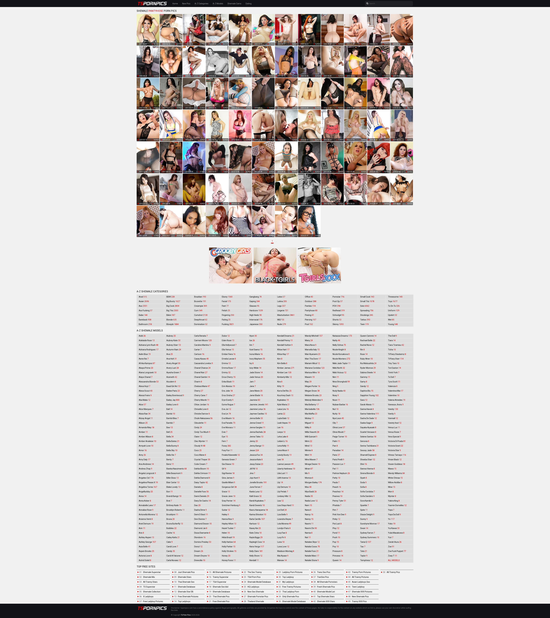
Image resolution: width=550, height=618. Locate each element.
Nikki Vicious (339, 372)
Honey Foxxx (229, 560)
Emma (226, 363)
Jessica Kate (256, 459)
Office (309, 297)
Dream (198, 551)
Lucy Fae (282, 533)
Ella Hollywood (229, 345)
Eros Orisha (228, 395)
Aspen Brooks (146, 551)
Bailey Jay (172, 400)
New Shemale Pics (360, 596)
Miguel (309, 423)
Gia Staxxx (228, 464)
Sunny (364, 519)
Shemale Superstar (152, 572)
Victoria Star (394, 450)
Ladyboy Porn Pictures (292, 572)
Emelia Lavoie (229, 359)
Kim (279, 359)
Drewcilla (199, 560)
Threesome (395, 297)
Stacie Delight (367, 514)
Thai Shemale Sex (186, 582)
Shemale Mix (149, 577)
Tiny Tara (393, 363)
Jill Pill (254, 469)
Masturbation (285, 315)
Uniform (393, 310)
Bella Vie (171, 455)
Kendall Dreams (285, 336)
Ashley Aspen (146, 537)
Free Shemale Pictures (188, 596)
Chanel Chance (202, 368)
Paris (336, 455)
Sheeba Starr (367, 459)
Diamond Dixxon (203, 524)
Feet (225, 306)
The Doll (392, 336)
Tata (363, 551)
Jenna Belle (256, 418)
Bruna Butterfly (174, 524)
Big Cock (172, 306)
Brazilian (200, 297)
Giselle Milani (228, 482)
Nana (308, 510)
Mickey (309, 418)
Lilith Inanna (284, 478)
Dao (197, 505)
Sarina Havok (367, 409)
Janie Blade (256, 395)
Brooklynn (172, 514)
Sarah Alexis (367, 404)
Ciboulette (200, 423)
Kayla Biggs (256, 537)
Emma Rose (229, 368)
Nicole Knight (339, 349)
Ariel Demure (146, 524)
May (308, 382)
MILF (280, 320)
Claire (198, 436)
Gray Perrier (228, 501)
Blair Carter (172, 482)
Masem (310, 377)
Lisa (280, 501)
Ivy (252, 363)
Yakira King (394, 501)
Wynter (392, 496)
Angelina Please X (148, 482)
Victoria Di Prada (397, 441)
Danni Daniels (201, 496)
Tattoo (365, 320)
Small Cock (367, 297)
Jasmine (255, 400)
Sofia (363, 487)
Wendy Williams (396, 473)
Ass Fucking (145, 310)
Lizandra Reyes (285, 519)
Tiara (391, 340)
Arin (142, 528)
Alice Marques (146, 409)
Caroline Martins (202, 345)
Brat (169, 501)
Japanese (256, 324)
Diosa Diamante (202, 533)
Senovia (364, 441)
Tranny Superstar (220, 577)
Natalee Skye (312, 542)
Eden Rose (228, 340)
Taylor (363, 556)
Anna (142, 496)
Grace (226, 491)
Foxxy (226, 446)
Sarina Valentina (369, 414)
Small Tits (367, 301)
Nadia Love (311, 501)
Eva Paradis (228, 423)
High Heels (256, 315)
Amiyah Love (146, 446)
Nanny (309, 519)
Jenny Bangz (257, 446)
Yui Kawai (393, 528)
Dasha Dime (200, 510)
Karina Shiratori (258, 514)
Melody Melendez (314, 400)
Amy (142, 455)
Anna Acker (145, 501)
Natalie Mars (312, 556)
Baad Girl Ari (173, 386)
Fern (224, 441)
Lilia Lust (282, 473)
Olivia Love (339, 427)
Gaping (255, 301)
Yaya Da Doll (394, 514)
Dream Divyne (202, 556)
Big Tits (172, 310)
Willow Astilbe (395, 482)
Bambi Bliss (172, 418)
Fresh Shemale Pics (326, 587)
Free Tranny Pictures (291, 587)
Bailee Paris (173, 391)
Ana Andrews (146, 464)
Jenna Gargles (257, 427)
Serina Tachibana (369, 446)
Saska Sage (366, 423)
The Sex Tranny (254, 572)
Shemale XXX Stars (326, 601)
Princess (338, 556)
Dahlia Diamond (202, 478)
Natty (336, 340)
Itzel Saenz (256, 349)
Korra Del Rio (284, 391)
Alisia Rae (144, 414)
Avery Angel (173, 363)
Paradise (338, 450)
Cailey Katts (173, 537)
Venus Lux (394, 427)
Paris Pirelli (338, 459)
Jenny (254, 441)
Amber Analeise (147, 441)
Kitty (280, 386)
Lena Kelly (283, 446)
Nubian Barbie (340, 404)
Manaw (282, 560)
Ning (335, 386)
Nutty (336, 414)
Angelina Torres (148, 487)
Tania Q (365, 542)
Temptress (366, 560)
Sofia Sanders (367, 496)
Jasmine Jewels (259, 404)
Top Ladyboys (184, 601)
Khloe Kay (283, 354)
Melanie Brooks (313, 395)
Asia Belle (144, 546)
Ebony (227, 297)
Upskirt (392, 315)
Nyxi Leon (338, 418)
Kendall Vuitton (284, 345)
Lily (280, 482)
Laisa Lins (283, 409)
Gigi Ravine (228, 473)
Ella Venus (228, 349)
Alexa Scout (145, 391)
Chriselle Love (201, 409)
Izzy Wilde (255, 368)
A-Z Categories (201, 3)
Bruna (170, 519)
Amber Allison (146, 436)
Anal (143, 297)
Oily (335, 423)
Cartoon (199, 354)
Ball (169, 409)
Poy (336, 546)
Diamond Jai (200, 528)
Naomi (309, 524)
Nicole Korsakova (341, 354)
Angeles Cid (146, 478)
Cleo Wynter (201, 441)
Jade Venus (256, 377)
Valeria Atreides (396, 400)
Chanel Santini (202, 377)
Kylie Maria (283, 404)
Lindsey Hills (284, 496)
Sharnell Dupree (368, 455)
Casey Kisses (201, 359)
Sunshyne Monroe (369, 524)
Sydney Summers (369, 537)
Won (391, 491)
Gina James (228, 478)
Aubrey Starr (173, 345)
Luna (280, 542)
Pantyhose (311, 310)
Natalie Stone (312, 560)
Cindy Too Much (202, 432)
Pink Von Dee (339, 514)
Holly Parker (228, 546)
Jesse (254, 450)
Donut (198, 546)
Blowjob (172, 324)
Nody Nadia (339, 391)
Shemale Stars (184, 577)
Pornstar (338, 297)
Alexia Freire (145, 395)
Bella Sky (171, 450)
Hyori (253, 336)
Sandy (364, 386)
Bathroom (145, 324)
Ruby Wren (366, 359)
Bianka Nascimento (176, 469)
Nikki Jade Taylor (341, 363)
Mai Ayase (282, 556)
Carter (198, 349)
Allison (143, 423)
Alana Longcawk (147, 372)
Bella (170, 436)
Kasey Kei (255, 528)
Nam (308, 505)
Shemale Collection (152, 592)
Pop (336, 542)
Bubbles (171, 528)
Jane (253, 386)
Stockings (366, 315)
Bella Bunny (172, 446)
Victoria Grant (395, 446)
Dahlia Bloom (201, 469)
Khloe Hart (283, 349)
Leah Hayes (283, 423)
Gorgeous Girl (229, 487)
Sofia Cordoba (367, 491)
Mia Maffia (311, 414)
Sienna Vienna (367, 469)
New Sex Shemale (255, 592)
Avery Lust (172, 368)
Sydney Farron (367, 533)
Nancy (309, 514)
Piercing (310, 320)
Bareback (145, 320)
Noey (336, 395)
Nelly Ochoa (339, 345)
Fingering (228, 315)
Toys (392, 301)
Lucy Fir (281, 537)
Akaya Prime (146, 368)
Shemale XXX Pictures (362, 592)
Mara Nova (310, 345)
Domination (200, 324)
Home (175, 3)
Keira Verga (257, 546)
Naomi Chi (311, 528)
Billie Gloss (172, 478)
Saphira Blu (366, 391)
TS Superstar (149, 587)
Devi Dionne (200, 519)
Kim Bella (282, 363)
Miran (309, 469)
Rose (364, 354)
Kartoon (254, 524)
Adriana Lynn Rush (148, 345)
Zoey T (392, 556)
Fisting (226, 320)
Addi (142, 336)
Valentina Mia (395, 391)
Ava (169, 354)
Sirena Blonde (367, 473)
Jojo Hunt (255, 478)
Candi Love (172, 546)
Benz (170, 464)
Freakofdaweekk (231, 455)
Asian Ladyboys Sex (361, 582)
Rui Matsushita (368, 363)
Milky (308, 427)
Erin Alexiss (228, 386)
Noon (336, 400)
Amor (143, 450)
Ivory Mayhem (257, 359)
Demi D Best (201, 514)
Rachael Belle (367, 340)
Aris (141, 533)
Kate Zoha (256, 533)
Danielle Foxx (201, 491)
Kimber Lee (284, 372)
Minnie (309, 450)
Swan (364, 528)
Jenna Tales (256, 436)
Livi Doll (282, 510)
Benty (169, 459)
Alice (142, 404)
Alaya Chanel (145, 377)
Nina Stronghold (341, 382)
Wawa (392, 469)
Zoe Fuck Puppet (397, 551)
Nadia (309, 496)
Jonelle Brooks (258, 482)
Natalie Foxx (312, 551)
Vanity (391, 414)
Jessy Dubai (256, 464)
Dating (249, 3)
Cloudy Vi (199, 446)
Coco (198, 450)
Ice (252, 340)
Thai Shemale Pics (221, 596)
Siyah (363, 478)
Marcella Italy (312, 349)
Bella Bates (172, 441)
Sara (363, 400)
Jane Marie (256, 391)
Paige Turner (340, 436)
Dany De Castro (202, 501)
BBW (170, 297)
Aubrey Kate (173, 340)
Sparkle (364, 505)
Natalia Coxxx (312, 546)
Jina (252, 473)
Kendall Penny (285, 340)
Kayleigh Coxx (257, 542)
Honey (226, 556)
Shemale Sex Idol (220, 587)
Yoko (391, 524)
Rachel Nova (367, 345)
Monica (309, 478)
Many (309, 340)
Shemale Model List (326, 592)
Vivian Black (394, 459)
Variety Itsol (394, 423)
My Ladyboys (288, 582)
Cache (170, 533)
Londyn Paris (283, 528)
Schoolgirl (338, 315)
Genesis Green (229, 459)
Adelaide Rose (147, 340)
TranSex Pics (323, 577)
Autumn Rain (173, 349)
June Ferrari (256, 487)
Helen (226, 533)
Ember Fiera (228, 354)
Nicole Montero (341, 359)
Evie (224, 432)
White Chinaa (395, 478)
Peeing (309, 315)
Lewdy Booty (284, 455)
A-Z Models (218, 3)
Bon (169, 491)
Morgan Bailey (313, 482)
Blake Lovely (173, 487)
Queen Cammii (368, 336)
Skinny (338, 324)
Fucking (228, 324)
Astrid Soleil (145, 560)
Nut (335, 409)
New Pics (186, 3)
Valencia (392, 386)
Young (393, 324)
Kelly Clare (256, 551)
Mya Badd (311, 491)
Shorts (337, 320)
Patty (336, 478)
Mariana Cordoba (314, 368)
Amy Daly (144, 459)
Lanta (281, 414)
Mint (308, 455)
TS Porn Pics (186, 615)
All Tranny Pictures (360, 577)
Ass (143, 306)
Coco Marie (200, 455)
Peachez (338, 491)
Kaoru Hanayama (259, 510)
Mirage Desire (312, 464)
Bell (169, 432)
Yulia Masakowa (396, 533)
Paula (336, 482)
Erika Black (228, 382)
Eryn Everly (227, 400)
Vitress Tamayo (397, 455)
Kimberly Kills (284, 377)
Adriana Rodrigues (148, 349)
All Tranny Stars (150, 582)
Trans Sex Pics (323, 572)
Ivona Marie (256, 354)
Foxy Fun (227, 450)
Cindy (198, 427)
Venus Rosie (394, 432)
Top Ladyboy (288, 577)
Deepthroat (200, 320)
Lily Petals (282, 491)
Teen (364, 324)
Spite (364, 510)
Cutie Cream (200, 464)
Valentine (393, 395)
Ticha (392, 349)
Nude (281, 324)
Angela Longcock (147, 473)
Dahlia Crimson (202, 473)
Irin (252, 345)
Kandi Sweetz (257, 505)
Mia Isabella (312, 409)
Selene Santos (368, 436)
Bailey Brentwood (175, 395)
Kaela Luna (256, 491)
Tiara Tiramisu (396, 345)
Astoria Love (145, 556)
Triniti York (393, 372)
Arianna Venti (146, 519)
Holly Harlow (229, 542)
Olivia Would (339, 432)
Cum (198, 310)
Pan (335, 446)
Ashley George (147, 542)
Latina (282, 301)
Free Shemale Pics (221, 601)
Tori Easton (394, 368)
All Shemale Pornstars (327, 582)
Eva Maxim (228, 418)
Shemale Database (186, 587)
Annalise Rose (146, 510)
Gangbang (256, 297)
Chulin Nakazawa (203, 418)
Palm (336, 441)
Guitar (226, 510)
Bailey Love (172, 404)
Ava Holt (171, 359)
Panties (310, 306)
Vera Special (394, 436)
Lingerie (282, 310)
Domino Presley (202, 542)
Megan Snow (312, 391)
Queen (337, 560)
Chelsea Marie (202, 386)
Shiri (363, 464)
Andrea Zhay (145, 469)
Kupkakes (283, 400)
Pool (309, 324)
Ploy (336, 528)
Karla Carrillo (257, 519)
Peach (337, 487)
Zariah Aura (394, 542)
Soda (363, 482)
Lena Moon (283, 450)
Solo (364, 306)
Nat (308, 537)
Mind (308, 446)
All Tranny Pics (393, 572)
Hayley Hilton (229, 524)
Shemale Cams (234, 3)
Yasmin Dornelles (397, 505)
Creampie (200, 306)
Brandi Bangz (173, 496)
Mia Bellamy (312, 404)
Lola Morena (284, 524)
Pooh (336, 537)
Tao (362, 546)
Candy (170, 551)
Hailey (225, 514)
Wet (391, 320)
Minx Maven (311, 459)
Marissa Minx (312, 372)
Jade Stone (256, 372)
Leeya (281, 432)
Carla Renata (201, 336)
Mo (307, 473)
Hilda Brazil (228, 537)
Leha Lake (282, 436)
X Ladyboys (148, 596)
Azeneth (171, 377)
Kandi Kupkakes (257, 501)
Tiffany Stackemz (397, 354)
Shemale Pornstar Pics (257, 596)
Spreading (366, 310)
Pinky (336, 519)
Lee (280, 427)
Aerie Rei (144, 359)
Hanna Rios (228, 519)
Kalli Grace (256, 496)
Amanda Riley (146, 427)
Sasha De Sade (368, 418)
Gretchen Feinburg (231, 505)
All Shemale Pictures (222, 572)
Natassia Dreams (342, 336)
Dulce (226, 336)
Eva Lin (226, 414)
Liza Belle (282, 514)
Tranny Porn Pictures (361, 572)
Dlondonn (200, 537)
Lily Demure (284, 487)
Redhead (339, 310)
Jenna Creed (257, 423)
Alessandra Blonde (149, 382)
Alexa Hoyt (144, 386)
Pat (335, 469)
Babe (143, 315)
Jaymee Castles (258, 414)
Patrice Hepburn (341, 473)
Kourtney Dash (285, 395)
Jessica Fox (256, 455)
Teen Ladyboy (358, 587)
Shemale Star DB (185, 592)
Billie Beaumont (174, 473)
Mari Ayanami (312, 354)
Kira (279, 382)
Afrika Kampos (147, 363)
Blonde (171, 320)
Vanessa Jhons (395, 404)
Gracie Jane (228, 496)
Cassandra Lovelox (203, 363)
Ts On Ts (394, 306)
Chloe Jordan (201, 404)
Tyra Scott (394, 382)
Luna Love (283, 546)
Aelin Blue (145, 354)
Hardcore (256, 310)
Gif (224, 469)
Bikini (170, 315)
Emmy (226, 372)
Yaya (391, 510)
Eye (225, 436)
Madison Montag (285, 551)
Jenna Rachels (258, 432)
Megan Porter (312, 386)
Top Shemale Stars (325, 596)
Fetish (226, 310)
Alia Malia (144, 400)
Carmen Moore (203, 340)
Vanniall (393, 418)
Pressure (337, 551)
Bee (169, 427)
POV (336, 306)
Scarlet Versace (368, 432)
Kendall (254, 560)
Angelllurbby (146, 491)
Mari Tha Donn (313, 359)
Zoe (391, 546)
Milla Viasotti (312, 432)
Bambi (170, 414)
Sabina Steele (368, 372)
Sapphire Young (369, 395)
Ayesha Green (173, 372)
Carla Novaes (173, 560)
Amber (143, 432)
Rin (362, 349)
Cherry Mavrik (201, 400)
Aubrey (171, 336)
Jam (252, 382)
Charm (198, 382)
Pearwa (337, 496)
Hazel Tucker (228, 528)
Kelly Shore (256, 556)
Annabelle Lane (147, 505)
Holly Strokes (229, 551)
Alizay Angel (146, 418)
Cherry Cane (200, 395)
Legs (281, 306)
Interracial (256, 320)
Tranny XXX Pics (359, 601)
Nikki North (339, 368)
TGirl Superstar (219, 582)
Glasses (254, 306)
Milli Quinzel (311, 436)
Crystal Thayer (202, 459)
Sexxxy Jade (367, 450)
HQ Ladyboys (253, 587)
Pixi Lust (337, 524)
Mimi (308, 441)
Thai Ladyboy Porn (290, 592)
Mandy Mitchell (313, 336)
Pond (336, 533)
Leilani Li (282, 441)
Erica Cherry (228, 377)
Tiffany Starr (396, 359)
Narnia (308, 533)
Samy (363, 382)
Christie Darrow (202, 414)
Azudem (171, 382)
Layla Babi (283, 418)
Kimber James (285, 368)
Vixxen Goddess (396, 464)
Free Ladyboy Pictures (153, 601)
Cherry (198, 391)
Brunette (200, 301)
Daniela (198, 487)
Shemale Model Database (259, 582)
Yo (391, 519)
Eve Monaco (229, 427)
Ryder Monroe (368, 368)
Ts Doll (391, 377)
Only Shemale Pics (290, 596)
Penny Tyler (339, 501)
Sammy (365, 377)
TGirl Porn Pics (254, 577)
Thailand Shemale (255, 601)
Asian (144, 301)
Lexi (280, 459)
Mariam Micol (312, 363)
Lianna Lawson (285, 464)
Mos (308, 487)
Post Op (337, 301)
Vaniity (393, 409)
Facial (226, 301)
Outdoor (310, 301)
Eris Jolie (227, 391)
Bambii (170, 423)
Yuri (390, 537)
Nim (336, 377)
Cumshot (201, 315)
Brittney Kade (173, 505)
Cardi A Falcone (174, 556)
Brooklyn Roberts (175, 510)
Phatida (337, 505)
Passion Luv (339, 464)
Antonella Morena (148, 514)
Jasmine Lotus (258, 409)
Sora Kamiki (366, 501)
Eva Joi (226, 409)
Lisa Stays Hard (285, 505)
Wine (391, 487)
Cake (169, 542)
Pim (335, 510)
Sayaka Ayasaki (368, 427)
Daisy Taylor (201, 482)
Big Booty (173, 301)
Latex (281, 297)
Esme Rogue (228, 404)
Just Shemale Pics (186, 572)
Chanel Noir (200, 372)
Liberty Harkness (286, 469)
